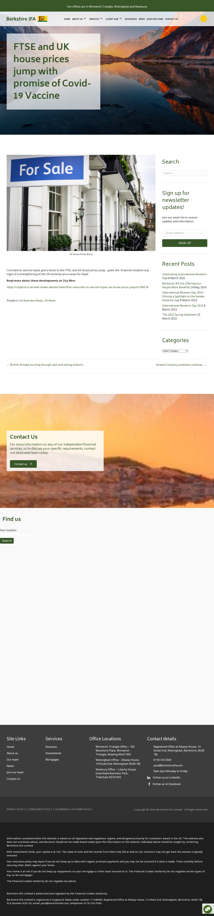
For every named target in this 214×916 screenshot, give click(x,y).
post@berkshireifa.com (168, 765)
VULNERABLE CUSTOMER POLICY (73, 809)
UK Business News (31, 300)
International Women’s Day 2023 (182, 305)
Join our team (15, 772)
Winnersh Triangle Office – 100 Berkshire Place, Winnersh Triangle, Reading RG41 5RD (115, 750)
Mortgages (52, 759)
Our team (13, 759)
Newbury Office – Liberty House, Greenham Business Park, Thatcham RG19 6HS (116, 773)
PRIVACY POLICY (16, 809)
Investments (53, 753)
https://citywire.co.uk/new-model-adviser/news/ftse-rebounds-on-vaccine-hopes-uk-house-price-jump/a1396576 (77, 287)
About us (12, 753)
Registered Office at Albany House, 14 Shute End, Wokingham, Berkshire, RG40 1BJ (178, 750)
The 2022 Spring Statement (179, 314)
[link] (67, 18)
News (10, 766)
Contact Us (13, 779)
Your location (8, 530)
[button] (190, 18)
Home (10, 747)
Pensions (51, 747)
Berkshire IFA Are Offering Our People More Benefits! (181, 285)
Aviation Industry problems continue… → (181, 365)
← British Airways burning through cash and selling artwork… (46, 365)
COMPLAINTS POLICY (40, 809)
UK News (50, 300)
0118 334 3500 (162, 760)
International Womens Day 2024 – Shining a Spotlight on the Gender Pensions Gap (183, 296)
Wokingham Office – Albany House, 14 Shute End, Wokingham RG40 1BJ (118, 762)
